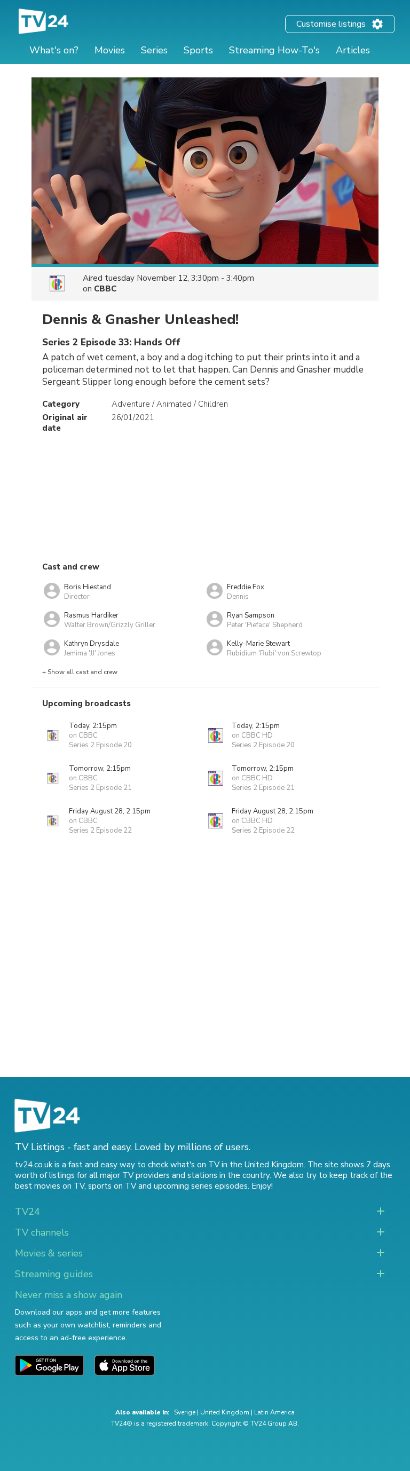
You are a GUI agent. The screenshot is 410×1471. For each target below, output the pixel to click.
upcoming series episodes (201, 1186)
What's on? (53, 50)
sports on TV (112, 1186)
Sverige (184, 1412)
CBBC (105, 288)
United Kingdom (224, 1412)
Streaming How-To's (274, 50)
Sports (198, 50)
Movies (109, 50)
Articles (353, 50)
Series (154, 50)
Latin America (274, 1412)
